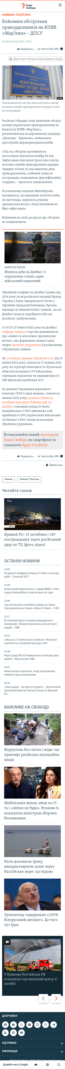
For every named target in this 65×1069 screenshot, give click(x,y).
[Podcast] (13, 1033)
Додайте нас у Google (15, 1064)
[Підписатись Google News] (13, 1024)
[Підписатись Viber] (45, 1024)
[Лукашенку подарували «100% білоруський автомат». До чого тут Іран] (32, 894)
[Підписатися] (21, 1033)
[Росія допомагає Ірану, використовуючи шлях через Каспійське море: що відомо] (32, 841)
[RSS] (5, 1033)
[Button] (25, 49)
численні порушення (26, 345)
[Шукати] (59, 1064)
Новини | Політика (16, 15)
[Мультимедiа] (36, 1064)
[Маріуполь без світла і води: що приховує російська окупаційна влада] (32, 729)
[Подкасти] (47, 1064)
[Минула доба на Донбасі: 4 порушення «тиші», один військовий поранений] (33, 247)
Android (40, 445)
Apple (26, 445)
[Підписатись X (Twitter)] (21, 1024)
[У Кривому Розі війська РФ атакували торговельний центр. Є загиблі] (32, 955)
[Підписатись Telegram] (53, 1024)
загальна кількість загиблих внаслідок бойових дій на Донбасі (27, 402)
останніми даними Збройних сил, (30, 358)
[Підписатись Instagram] (37, 1024)
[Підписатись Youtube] (29, 1024)
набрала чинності (14, 332)
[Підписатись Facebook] (5, 1024)
